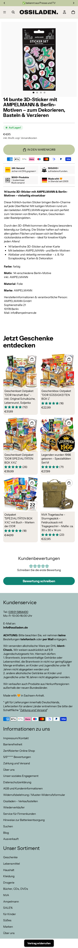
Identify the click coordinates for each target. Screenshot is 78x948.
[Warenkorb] (73, 12)
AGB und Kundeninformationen (23, 788)
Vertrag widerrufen (39, 943)
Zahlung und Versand (33, 710)
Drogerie (8, 882)
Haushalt (8, 870)
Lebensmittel (11, 863)
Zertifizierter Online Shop (19, 751)
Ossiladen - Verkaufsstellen (20, 801)
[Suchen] (13, 12)
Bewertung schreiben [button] (39, 581)
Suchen (8, 826)
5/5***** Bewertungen (17, 757)
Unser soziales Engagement (20, 776)
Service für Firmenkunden (19, 814)
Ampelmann (11, 901)
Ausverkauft (11, 839)
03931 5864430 (18, 612)
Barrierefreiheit (12, 744)
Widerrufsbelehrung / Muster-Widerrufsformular (34, 795)
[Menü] (4, 12)
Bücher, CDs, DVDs (15, 889)
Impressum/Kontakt (16, 738)
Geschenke (10, 857)
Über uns (9, 769)
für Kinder (9, 914)
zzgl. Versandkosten (26, 137)
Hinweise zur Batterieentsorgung (24, 820)
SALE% (8, 908)
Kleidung (8, 876)
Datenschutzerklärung (17, 782)
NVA (6, 895)
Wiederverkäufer (14, 807)
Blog (6, 832)
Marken (8, 926)
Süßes (7, 920)
